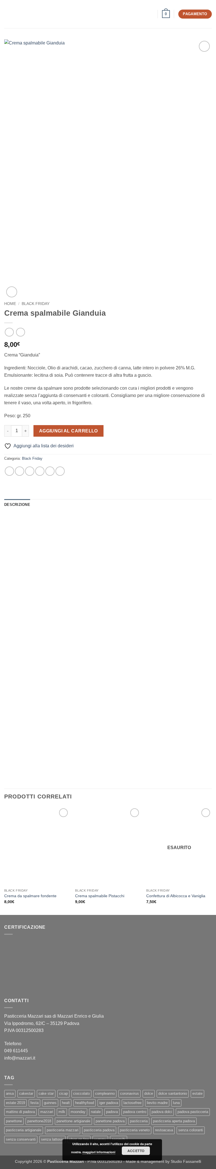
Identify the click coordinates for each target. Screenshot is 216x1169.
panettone (14, 1121)
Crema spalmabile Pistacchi (99, 896)
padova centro (134, 1112)
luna (176, 1103)
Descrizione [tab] (17, 504)
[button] (7, 14)
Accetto (136, 1150)
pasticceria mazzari (62, 1130)
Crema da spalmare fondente (30, 896)
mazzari (46, 1112)
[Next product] (9, 332)
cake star (46, 1093)
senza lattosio (52, 1139)
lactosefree (132, 1103)
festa (34, 1103)
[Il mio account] (151, 14)
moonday (78, 1112)
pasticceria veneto (135, 1130)
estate (197, 1093)
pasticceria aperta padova (174, 1121)
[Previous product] (20, 332)
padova (112, 1112)
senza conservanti (21, 1139)
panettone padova (110, 1121)
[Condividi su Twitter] (29, 471)
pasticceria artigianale (23, 1130)
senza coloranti (190, 1130)
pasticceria (139, 1121)
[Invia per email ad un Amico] (39, 471)
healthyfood (84, 1103)
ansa (10, 1093)
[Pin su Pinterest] (50, 471)
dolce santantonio (172, 1093)
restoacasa (164, 1130)
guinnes (50, 1103)
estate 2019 (15, 1103)
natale (96, 1112)
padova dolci (162, 1112)
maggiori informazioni (98, 1152)
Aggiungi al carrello (68, 430)
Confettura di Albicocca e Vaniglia (175, 896)
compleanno (105, 1093)
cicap (63, 1093)
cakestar (26, 1093)
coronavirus (129, 1093)
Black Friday (36, 304)
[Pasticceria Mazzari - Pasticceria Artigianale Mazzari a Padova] (108, 14)
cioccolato (81, 1093)
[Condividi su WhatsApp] (9, 471)
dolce (148, 1093)
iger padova (108, 1103)
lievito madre (157, 1103)
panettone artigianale (73, 1121)
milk (61, 1112)
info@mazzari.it (20, 1058)
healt (66, 1103)
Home (10, 304)
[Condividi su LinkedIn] (60, 471)
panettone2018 (39, 1121)
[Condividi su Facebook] (19, 471)
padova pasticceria (192, 1112)
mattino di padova (20, 1112)
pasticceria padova (99, 1130)
